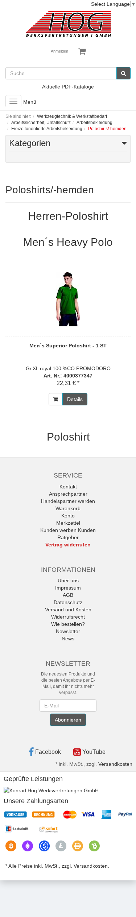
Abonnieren (68, 720)
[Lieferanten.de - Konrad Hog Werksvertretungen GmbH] (51, 790)
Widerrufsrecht (68, 617)
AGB (68, 595)
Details (75, 399)
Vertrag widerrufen (68, 545)
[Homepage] (68, 24)
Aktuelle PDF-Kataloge (68, 87)
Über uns (68, 580)
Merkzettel (68, 523)
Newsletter (68, 631)
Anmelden (59, 51)
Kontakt (68, 487)
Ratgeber (68, 537)
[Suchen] (123, 73)
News (68, 638)
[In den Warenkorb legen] (56, 399)
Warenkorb (68, 508)
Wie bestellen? (68, 624)
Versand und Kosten (68, 609)
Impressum (68, 588)
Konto (68, 516)
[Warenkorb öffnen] (82, 51)
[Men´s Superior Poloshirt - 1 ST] (68, 299)
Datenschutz (68, 602)
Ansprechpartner (68, 494)
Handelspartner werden (68, 501)
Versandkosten (115, 764)
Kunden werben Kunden (68, 530)
